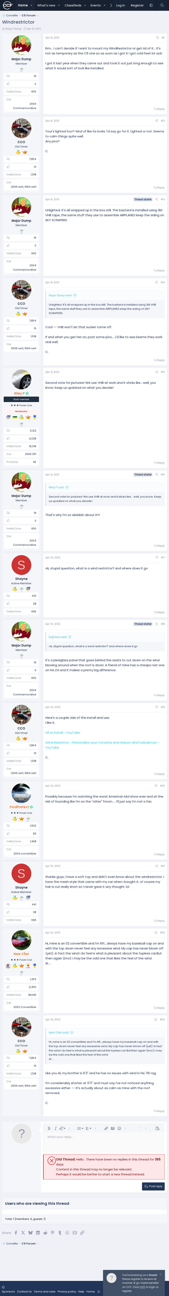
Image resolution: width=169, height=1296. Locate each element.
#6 (163, 474)
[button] (31, 5)
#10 (162, 786)
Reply (161, 109)
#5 (163, 372)
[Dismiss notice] (160, 1275)
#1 (163, 38)
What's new (46, 5)
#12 (162, 933)
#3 (163, 199)
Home (23, 5)
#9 (163, 707)
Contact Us (24, 1292)
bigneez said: (58, 637)
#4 (163, 282)
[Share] (157, 38)
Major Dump (13, 29)
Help (81, 1292)
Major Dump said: (60, 295)
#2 (163, 121)
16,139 (32, 446)
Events (96, 5)
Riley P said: (56, 487)
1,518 (33, 174)
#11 (163, 866)
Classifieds (73, 5)
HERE (142, 1287)
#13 (162, 1019)
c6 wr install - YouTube (62, 732)
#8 (163, 624)
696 (33, 611)
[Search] (162, 5)
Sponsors (8, 1292)
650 (33, 92)
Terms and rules (44, 1292)
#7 (163, 557)
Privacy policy (67, 1292)
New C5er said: (59, 1032)
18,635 (32, 995)
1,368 (33, 841)
